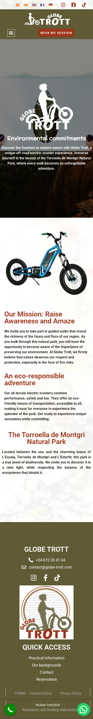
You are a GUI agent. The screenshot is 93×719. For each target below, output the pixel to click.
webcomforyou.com (75, 710)
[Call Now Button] (10, 710)
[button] (11, 33)
